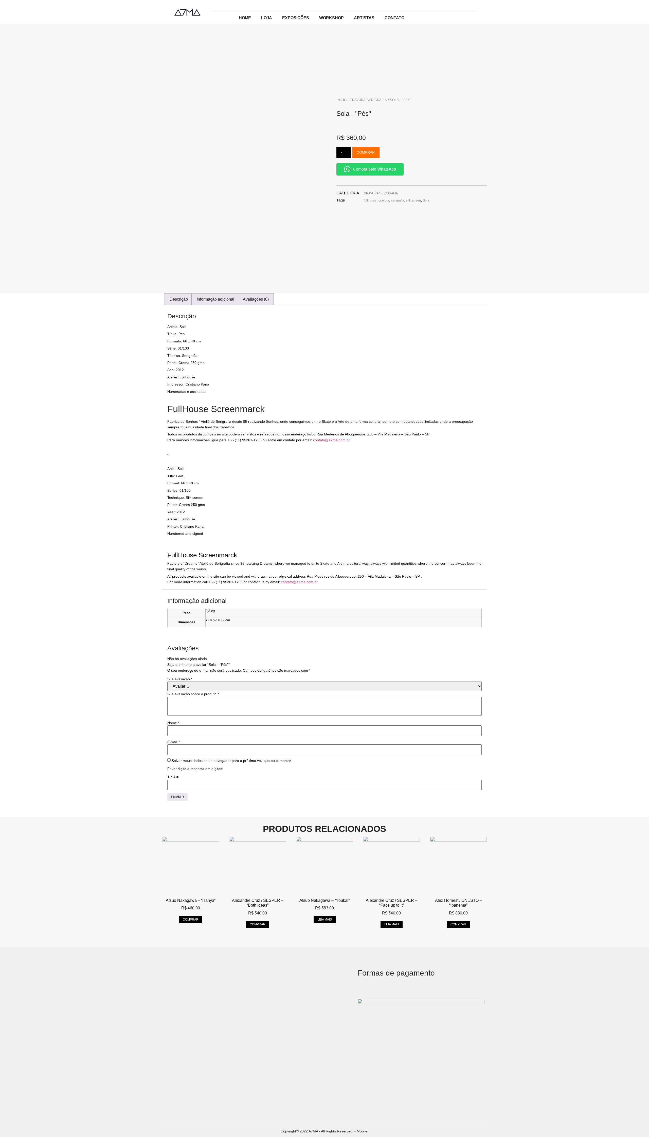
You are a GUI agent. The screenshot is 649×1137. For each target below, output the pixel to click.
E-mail (173, 742)
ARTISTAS (364, 18)
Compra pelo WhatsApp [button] (374, 169)
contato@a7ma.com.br (331, 440)
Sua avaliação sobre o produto (193, 694)
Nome (173, 723)
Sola (426, 200)
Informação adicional (215, 299)
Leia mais (324, 919)
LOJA (266, 18)
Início (341, 100)
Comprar (366, 152)
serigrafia (397, 200)
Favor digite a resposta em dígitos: (195, 769)
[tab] (179, 299)
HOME (245, 18)
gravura (383, 200)
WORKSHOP (331, 18)
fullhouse (370, 200)
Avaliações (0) (256, 299)
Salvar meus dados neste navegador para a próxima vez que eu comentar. (232, 760)
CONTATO (394, 18)
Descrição (179, 299)
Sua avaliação (179, 679)
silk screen (413, 200)
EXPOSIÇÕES (295, 18)
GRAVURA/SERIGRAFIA (368, 100)
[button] (324, 508)
